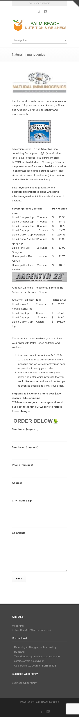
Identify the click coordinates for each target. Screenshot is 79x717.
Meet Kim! (18, 625)
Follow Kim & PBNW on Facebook (31, 630)
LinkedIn (43, 9)
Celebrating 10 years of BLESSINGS (35, 665)
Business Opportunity (24, 682)
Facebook (36, 9)
